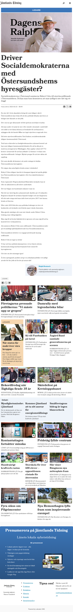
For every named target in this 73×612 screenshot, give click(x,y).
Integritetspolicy (29, 600)
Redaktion (26, 590)
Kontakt (26, 597)
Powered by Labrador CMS (36, 609)
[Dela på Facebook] (64, 106)
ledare (5, 278)
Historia (26, 593)
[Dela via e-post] (70, 106)
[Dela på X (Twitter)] (67, 106)
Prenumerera (28, 583)
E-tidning (26, 586)
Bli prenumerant (36, 543)
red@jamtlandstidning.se (64, 594)
